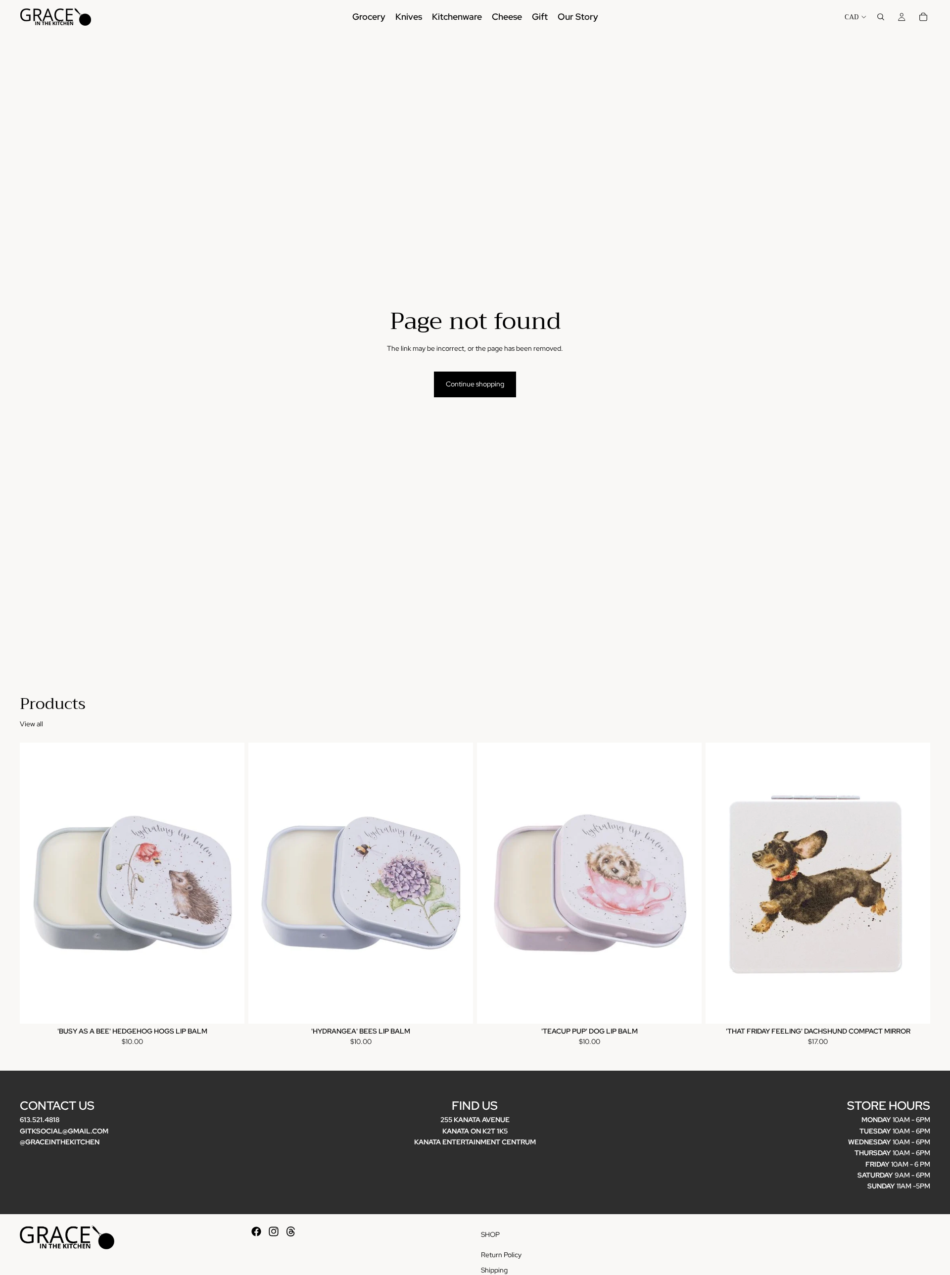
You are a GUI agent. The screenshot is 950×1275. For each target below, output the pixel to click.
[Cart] (923, 17)
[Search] (881, 17)
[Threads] (291, 1231)
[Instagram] (274, 1231)
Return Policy (501, 1254)
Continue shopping (475, 383)
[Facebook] (256, 1231)
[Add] (229, 1008)
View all (31, 723)
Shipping (494, 1270)
